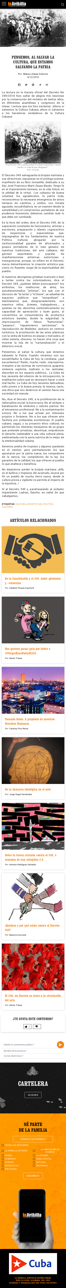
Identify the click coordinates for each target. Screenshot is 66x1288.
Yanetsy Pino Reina (18, 728)
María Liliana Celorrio (35, 74)
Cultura (21, 504)
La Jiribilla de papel (16, 1150)
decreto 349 (34, 504)
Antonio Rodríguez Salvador (22, 864)
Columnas (41, 1165)
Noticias (41, 1162)
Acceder (33, 1095)
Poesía (8, 1155)
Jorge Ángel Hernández (20, 794)
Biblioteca (11, 1169)
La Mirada (10, 1159)
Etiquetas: (8, 504)
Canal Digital (44, 1159)
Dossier (9, 1162)
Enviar (60, 1044)
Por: (20, 74)
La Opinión (42, 1155)
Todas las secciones (17, 1145)
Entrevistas (12, 1165)
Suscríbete (33, 1176)
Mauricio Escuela (17, 935)
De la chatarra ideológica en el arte (28, 789)
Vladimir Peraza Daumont (21, 588)
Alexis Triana (15, 658)
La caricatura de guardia (50, 1150)
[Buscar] (62, 4)
